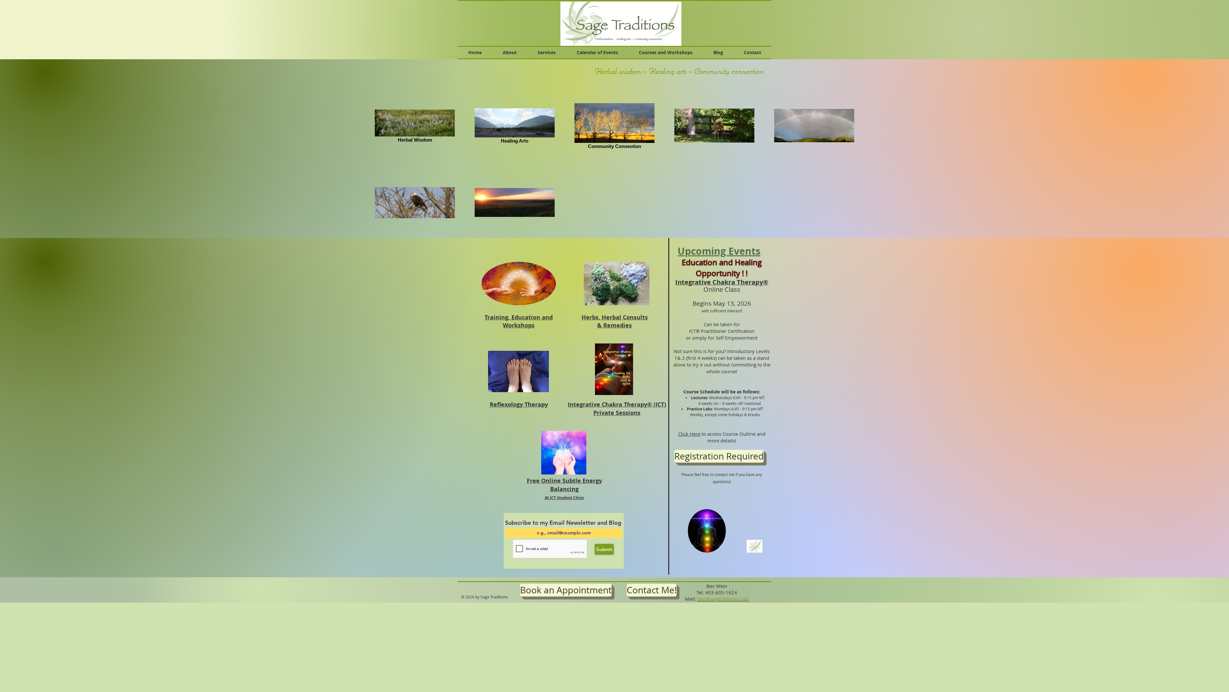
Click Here (689, 434)
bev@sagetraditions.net (723, 599)
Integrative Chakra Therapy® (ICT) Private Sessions (617, 408)
